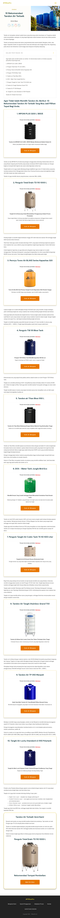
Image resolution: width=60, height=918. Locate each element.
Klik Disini (37, 120)
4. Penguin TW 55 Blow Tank (13, 73)
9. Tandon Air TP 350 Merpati (13, 88)
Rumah (14, 9)
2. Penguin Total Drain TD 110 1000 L (15, 66)
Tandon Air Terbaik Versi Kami (14, 94)
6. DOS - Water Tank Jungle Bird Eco (15, 79)
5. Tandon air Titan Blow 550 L (14, 76)
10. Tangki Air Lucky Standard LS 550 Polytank (18, 91)
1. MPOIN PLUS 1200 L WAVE (14, 63)
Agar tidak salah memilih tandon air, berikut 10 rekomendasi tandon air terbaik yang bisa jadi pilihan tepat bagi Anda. (29, 59)
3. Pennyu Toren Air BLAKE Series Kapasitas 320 (19, 69)
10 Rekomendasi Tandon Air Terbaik (14, 15)
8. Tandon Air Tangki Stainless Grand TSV (17, 85)
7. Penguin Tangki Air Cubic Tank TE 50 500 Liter (18, 82)
